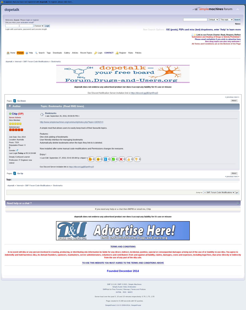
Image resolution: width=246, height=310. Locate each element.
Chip (14, 113)
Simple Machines (134, 284)
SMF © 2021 (122, 284)
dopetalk (12, 10)
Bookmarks (50, 113)
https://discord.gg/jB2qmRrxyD (144, 93)
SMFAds (106, 289)
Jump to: (199, 192)
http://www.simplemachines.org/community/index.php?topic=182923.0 (71, 122)
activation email (27, 22)
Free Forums (117, 289)
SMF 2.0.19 (111, 284)
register (36, 20)
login (28, 20)
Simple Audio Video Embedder (124, 287)
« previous (229, 97)
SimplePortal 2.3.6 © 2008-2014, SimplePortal (123, 305)
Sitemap (126, 289)
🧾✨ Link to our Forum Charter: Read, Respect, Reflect (216, 35)
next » (236, 97)
